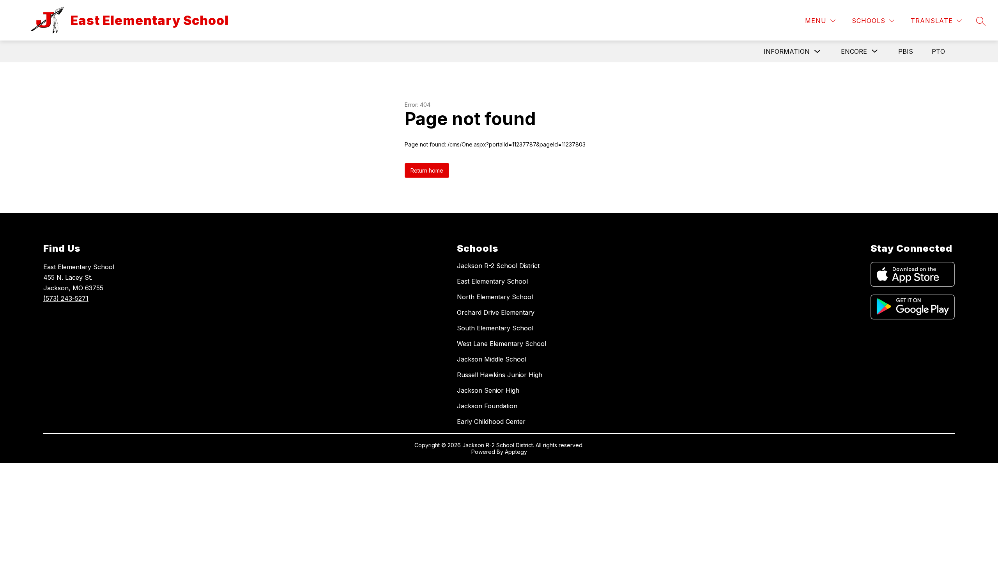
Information (787, 51)
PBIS (905, 51)
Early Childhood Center (491, 421)
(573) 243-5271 (65, 298)
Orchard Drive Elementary (495, 312)
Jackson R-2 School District (498, 266)
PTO (938, 51)
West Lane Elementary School (501, 344)
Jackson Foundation (487, 406)
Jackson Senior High (488, 390)
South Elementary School (495, 328)
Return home (427, 170)
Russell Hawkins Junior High (499, 375)
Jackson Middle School (491, 359)
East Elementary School (492, 281)
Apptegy (516, 451)
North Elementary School (495, 297)
